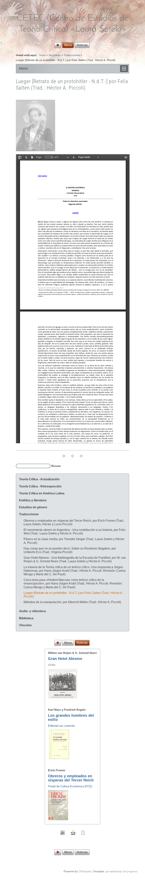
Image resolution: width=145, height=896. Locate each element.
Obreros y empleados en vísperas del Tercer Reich (71, 778)
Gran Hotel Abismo (65, 659)
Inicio (42, 55)
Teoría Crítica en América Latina (41, 493)
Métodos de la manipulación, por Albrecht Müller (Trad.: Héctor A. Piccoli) (72, 602)
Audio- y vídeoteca (32, 611)
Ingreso (132, 871)
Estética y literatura (32, 500)
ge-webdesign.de (116, 871)
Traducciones (72, 55)
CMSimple (85, 871)
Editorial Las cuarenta (61, 725)
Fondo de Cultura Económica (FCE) (70, 786)
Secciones (55, 55)
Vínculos (25, 625)
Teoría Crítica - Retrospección (40, 486)
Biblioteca (26, 618)
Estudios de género (33, 507)
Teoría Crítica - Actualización (39, 479)
